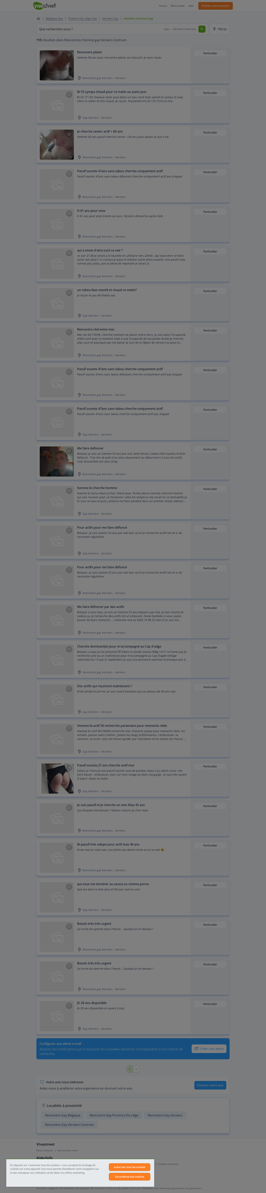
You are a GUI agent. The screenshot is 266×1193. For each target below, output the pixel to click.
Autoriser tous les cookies (129, 1167)
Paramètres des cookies (129, 1176)
